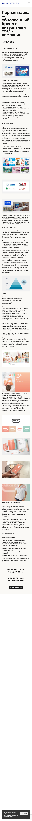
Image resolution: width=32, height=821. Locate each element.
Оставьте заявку (16, 587)
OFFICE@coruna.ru (15, 580)
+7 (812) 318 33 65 (15, 572)
